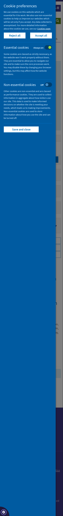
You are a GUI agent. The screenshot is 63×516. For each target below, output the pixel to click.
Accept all (41, 35)
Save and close (21, 129)
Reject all (14, 35)
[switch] (30, 48)
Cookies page (43, 28)
